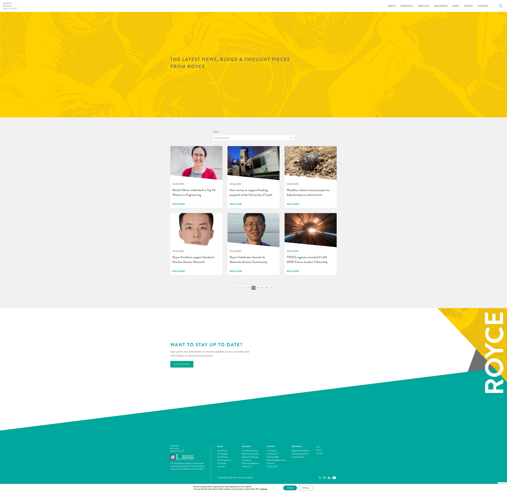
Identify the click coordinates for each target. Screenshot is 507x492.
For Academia (272, 454)
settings (263, 489)
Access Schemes (298, 457)
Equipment (441, 5)
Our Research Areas (250, 450)
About (392, 5)
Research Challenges (250, 457)
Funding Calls (272, 466)
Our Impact (246, 460)
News (456, 5)
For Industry (271, 450)
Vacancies (221, 466)
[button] (236, 288)
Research (407, 5)
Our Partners (222, 457)
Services (423, 5)
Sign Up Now (182, 364)
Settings (305, 488)
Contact (483, 5)
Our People (221, 463)
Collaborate (246, 466)
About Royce (222, 450)
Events (468, 5)
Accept (290, 488)
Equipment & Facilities (300, 450)
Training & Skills (273, 457)
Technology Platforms (250, 463)
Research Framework (250, 454)
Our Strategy (222, 454)
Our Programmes (224, 460)
